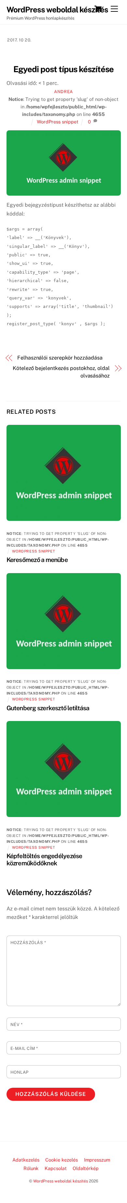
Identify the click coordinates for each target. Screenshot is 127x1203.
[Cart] (98, 8)
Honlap (19, 1072)
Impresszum (97, 1160)
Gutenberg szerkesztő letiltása (48, 708)
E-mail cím (24, 1048)
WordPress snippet (57, 121)
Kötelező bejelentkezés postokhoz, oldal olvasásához (61, 371)
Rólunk (30, 1168)
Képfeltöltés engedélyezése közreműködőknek (44, 859)
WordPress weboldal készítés (60, 1181)
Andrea (63, 91)
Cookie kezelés (61, 1160)
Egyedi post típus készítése (63, 69)
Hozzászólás (28, 942)
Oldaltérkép (86, 1168)
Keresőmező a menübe (37, 559)
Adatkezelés (25, 1160)
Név (16, 1024)
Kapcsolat (56, 1168)
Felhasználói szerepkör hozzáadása (59, 358)
